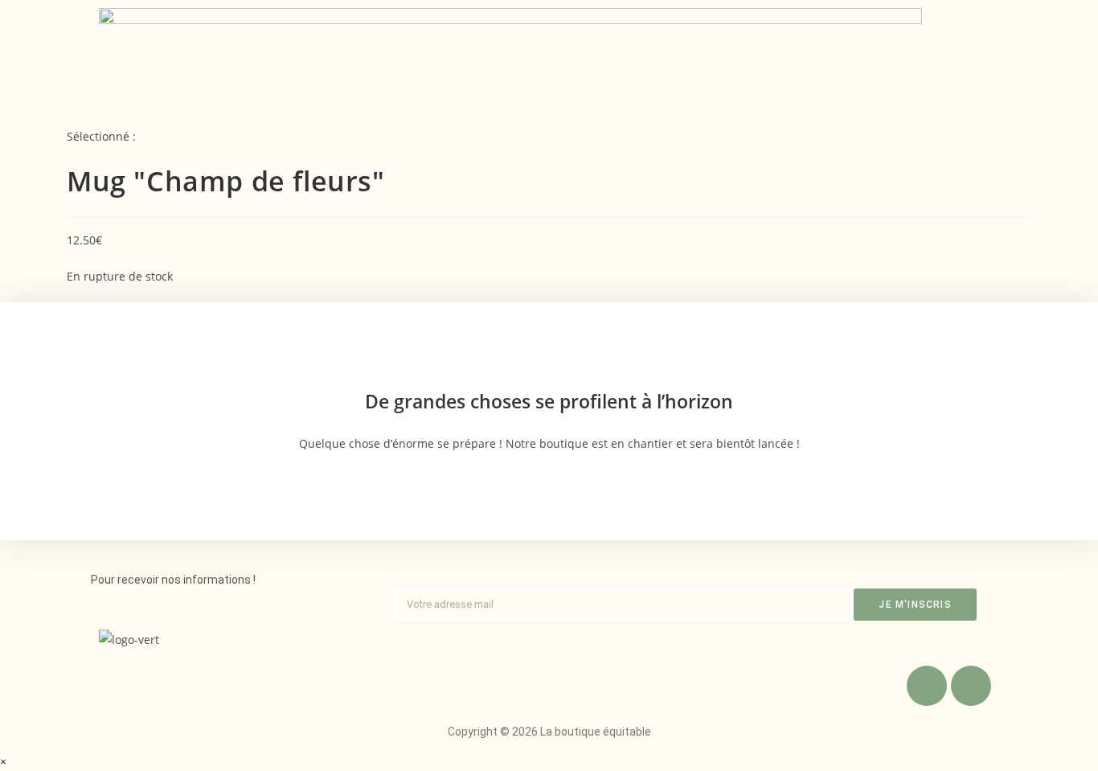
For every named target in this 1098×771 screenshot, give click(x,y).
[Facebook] (927, 686)
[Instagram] (971, 686)
